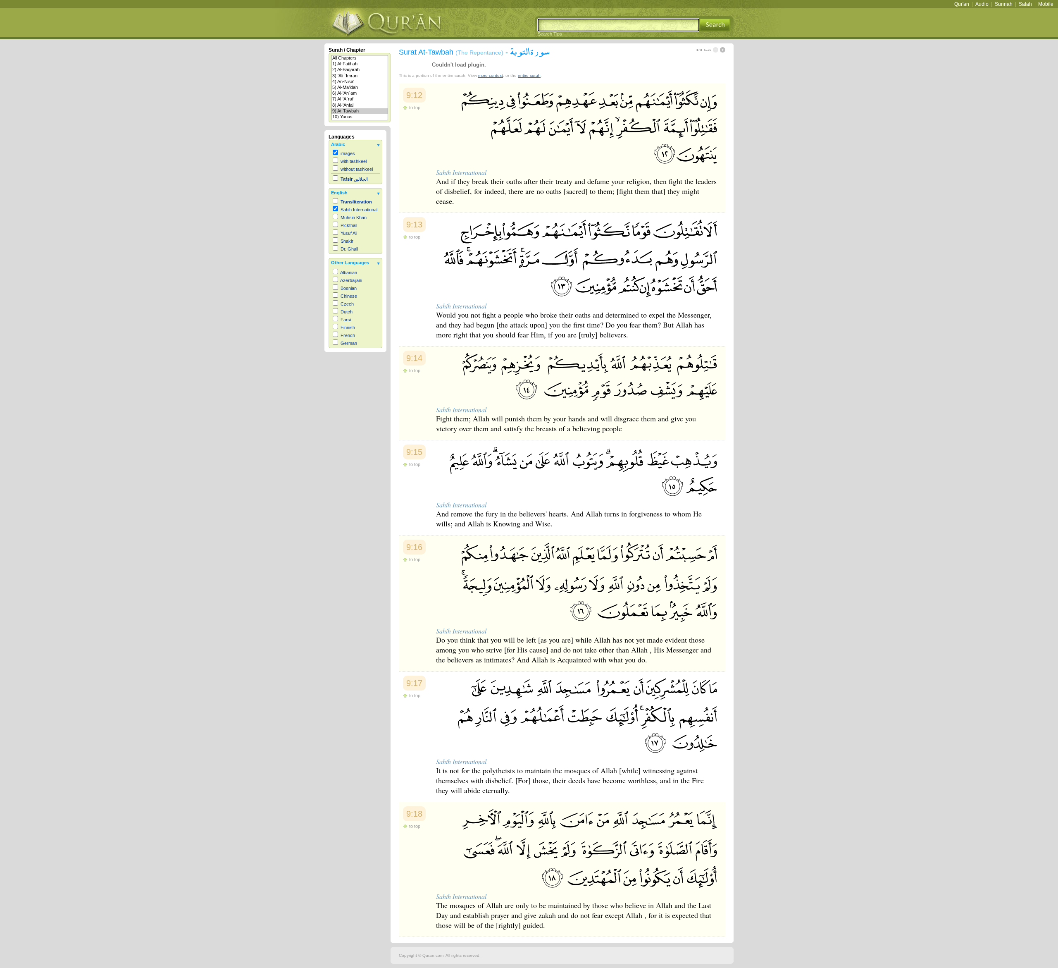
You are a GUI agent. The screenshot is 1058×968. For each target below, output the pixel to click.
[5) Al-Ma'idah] (359, 88)
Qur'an (961, 4)
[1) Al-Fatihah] (359, 64)
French (348, 335)
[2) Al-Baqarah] (359, 70)
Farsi (346, 319)
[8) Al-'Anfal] (359, 105)
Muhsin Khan (354, 217)
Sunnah (1004, 4)
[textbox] (618, 25)
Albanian (348, 272)
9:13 (414, 224)
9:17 (414, 683)
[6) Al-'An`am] (359, 93)
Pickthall (349, 225)
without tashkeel (357, 169)
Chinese (349, 296)
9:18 (414, 813)
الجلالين (354, 179)
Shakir (347, 241)
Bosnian (349, 288)
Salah (1025, 4)
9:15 (414, 452)
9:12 (414, 95)
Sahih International (359, 209)
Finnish (348, 327)
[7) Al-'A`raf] (359, 99)
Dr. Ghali (349, 248)
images (348, 153)
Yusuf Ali (349, 233)
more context (490, 75)
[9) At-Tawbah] (359, 111)
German (349, 343)
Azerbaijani (351, 280)
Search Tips (550, 33)
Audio (982, 4)
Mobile (1045, 4)
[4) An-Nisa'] (359, 82)
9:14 (414, 358)
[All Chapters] (359, 58)
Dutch (347, 311)
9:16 (414, 547)
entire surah (529, 75)
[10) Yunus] (359, 117)
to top (414, 107)
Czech (347, 303)
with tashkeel (354, 161)
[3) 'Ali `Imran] (359, 76)
